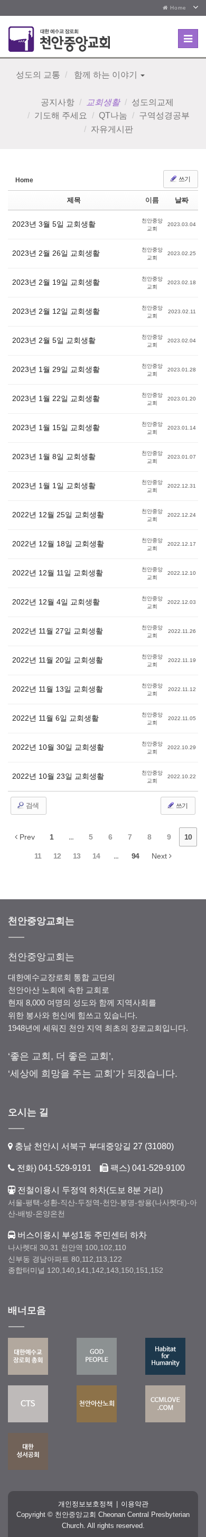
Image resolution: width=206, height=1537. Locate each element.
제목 (74, 200)
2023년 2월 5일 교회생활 (54, 340)
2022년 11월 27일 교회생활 (57, 631)
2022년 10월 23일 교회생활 (58, 776)
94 (135, 856)
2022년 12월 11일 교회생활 (57, 573)
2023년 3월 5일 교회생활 (54, 224)
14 (96, 856)
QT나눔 (113, 115)
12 (57, 856)
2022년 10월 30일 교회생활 (58, 747)
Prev (26, 837)
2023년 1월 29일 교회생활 (56, 369)
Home (177, 8)
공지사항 (57, 102)
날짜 (182, 200)
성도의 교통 (38, 74)
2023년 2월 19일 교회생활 (56, 282)
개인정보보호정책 (85, 1504)
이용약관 (134, 1504)
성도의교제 (153, 102)
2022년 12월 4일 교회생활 (56, 602)
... (71, 837)
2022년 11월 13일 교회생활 (57, 689)
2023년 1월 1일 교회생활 (54, 485)
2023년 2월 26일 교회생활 (56, 253)
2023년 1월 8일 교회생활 (54, 456)
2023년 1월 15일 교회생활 (56, 427)
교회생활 (103, 102)
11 (37, 856)
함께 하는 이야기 (105, 74)
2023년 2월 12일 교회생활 (56, 311)
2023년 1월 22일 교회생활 (56, 398)
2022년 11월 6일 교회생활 (55, 718)
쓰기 (183, 179)
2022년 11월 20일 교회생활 (57, 660)
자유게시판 (112, 129)
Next (160, 856)
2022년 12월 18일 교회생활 (58, 543)
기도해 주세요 (60, 115)
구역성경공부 (164, 115)
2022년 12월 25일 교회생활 (58, 514)
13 (76, 856)
